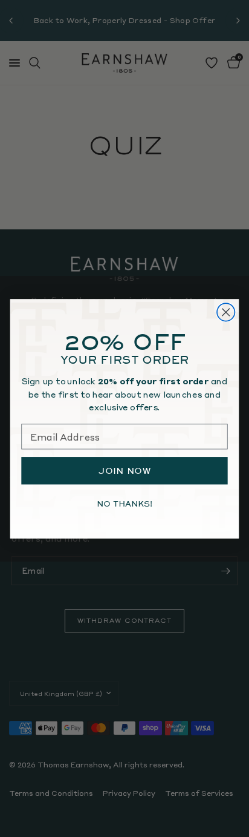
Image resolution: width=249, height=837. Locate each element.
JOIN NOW (125, 470)
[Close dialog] (225, 312)
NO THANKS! (124, 503)
